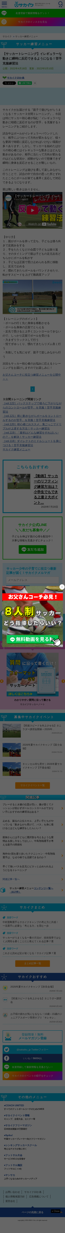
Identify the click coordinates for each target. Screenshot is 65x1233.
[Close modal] (62, 587)
